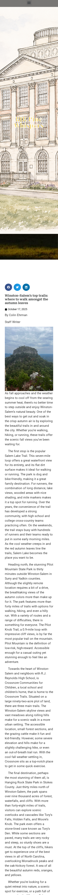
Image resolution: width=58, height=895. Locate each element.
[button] (29, 2)
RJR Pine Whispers (29, 122)
